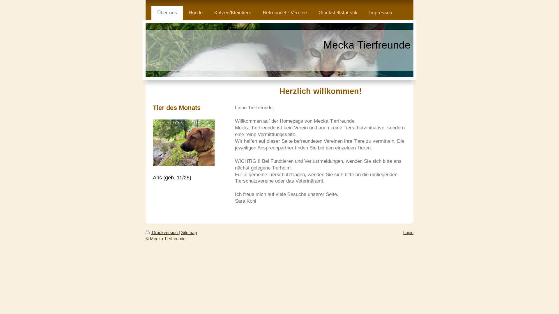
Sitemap (189, 232)
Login (408, 232)
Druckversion (165, 232)
